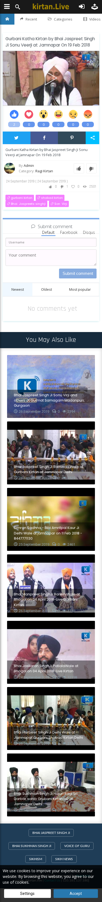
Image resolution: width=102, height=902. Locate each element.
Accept (76, 893)
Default (48, 232)
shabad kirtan (52, 198)
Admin (29, 165)
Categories (63, 19)
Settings (27, 893)
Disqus (89, 232)
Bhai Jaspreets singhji (28, 204)
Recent (31, 19)
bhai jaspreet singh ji (51, 832)
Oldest (46, 289)
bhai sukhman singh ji (31, 846)
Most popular (80, 289)
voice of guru (77, 846)
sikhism (35, 859)
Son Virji (60, 204)
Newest (17, 289)
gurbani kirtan (21, 198)
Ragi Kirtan (44, 170)
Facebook (69, 232)
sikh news (64, 859)
